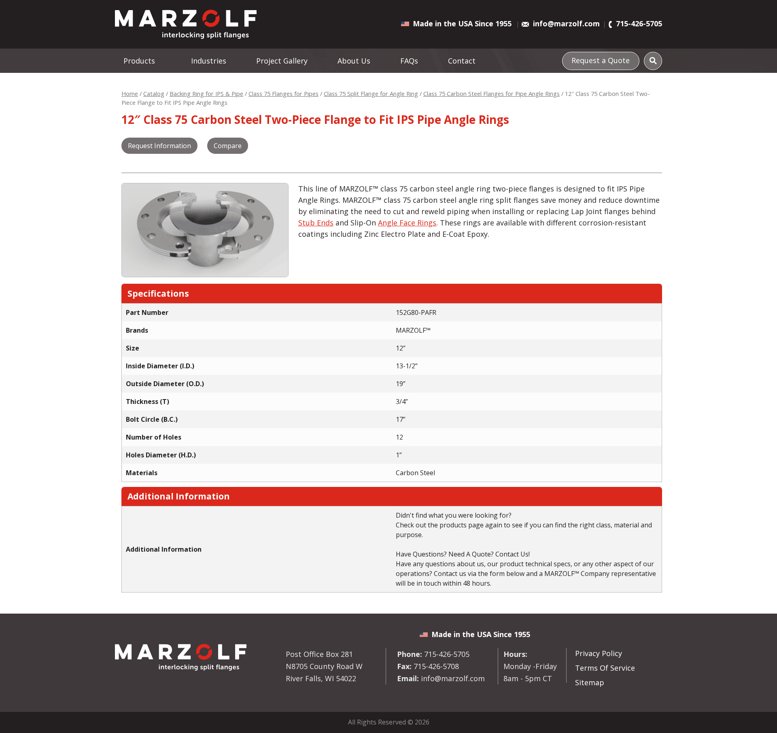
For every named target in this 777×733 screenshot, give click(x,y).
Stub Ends (315, 222)
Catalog (153, 93)
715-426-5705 (639, 23)
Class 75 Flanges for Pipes (283, 93)
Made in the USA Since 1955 (462, 23)
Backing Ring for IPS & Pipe (206, 93)
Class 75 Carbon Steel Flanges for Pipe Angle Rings (491, 93)
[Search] (653, 61)
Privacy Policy (598, 653)
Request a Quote (600, 60)
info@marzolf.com (566, 23)
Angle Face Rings (407, 222)
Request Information (159, 145)
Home (129, 93)
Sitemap (589, 682)
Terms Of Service (605, 668)
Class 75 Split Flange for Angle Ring (371, 93)
